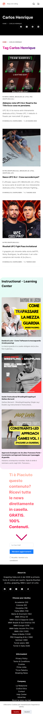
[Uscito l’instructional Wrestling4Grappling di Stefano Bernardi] (21, 373)
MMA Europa (19, 625)
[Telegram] (28, 589)
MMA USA (18, 631)
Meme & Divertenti (19, 614)
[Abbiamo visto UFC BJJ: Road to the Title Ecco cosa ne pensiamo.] (21, 73)
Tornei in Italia (19, 646)
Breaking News (21, 673)
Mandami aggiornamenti (21, 552)
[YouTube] (22, 589)
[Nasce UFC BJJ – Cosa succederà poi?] (21, 147)
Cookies (21, 664)
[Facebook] (21, 27)
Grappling (6, 173)
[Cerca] (34, 4)
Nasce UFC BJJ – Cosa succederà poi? (21, 177)
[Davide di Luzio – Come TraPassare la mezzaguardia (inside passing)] (21, 317)
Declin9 (27, 712)
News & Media (9, 97)
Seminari (18, 640)
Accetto (16, 712)
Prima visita (21, 667)
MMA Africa (20, 617)
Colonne (19, 605)
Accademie (19, 602)
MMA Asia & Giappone (19, 620)
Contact (21, 691)
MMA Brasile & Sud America (19, 623)
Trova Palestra (22, 670)
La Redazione (21, 686)
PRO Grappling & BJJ (11, 171)
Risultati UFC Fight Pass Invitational (20, 246)
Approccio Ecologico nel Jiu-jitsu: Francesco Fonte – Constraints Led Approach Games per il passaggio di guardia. (21, 455)
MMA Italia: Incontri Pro (19, 628)
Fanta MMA (19, 611)
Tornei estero (19, 643)
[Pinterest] (33, 27)
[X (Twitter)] (27, 27)
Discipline (20, 608)
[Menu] (38, 4)
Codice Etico (21, 688)
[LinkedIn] (38, 27)
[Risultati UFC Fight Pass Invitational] (21, 219)
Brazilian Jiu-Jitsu (22, 97)
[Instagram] (16, 589)
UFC (12, 173)
